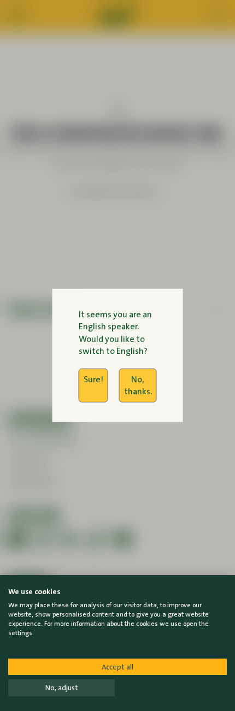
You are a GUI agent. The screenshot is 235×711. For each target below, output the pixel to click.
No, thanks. (138, 384)
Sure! (93, 378)
